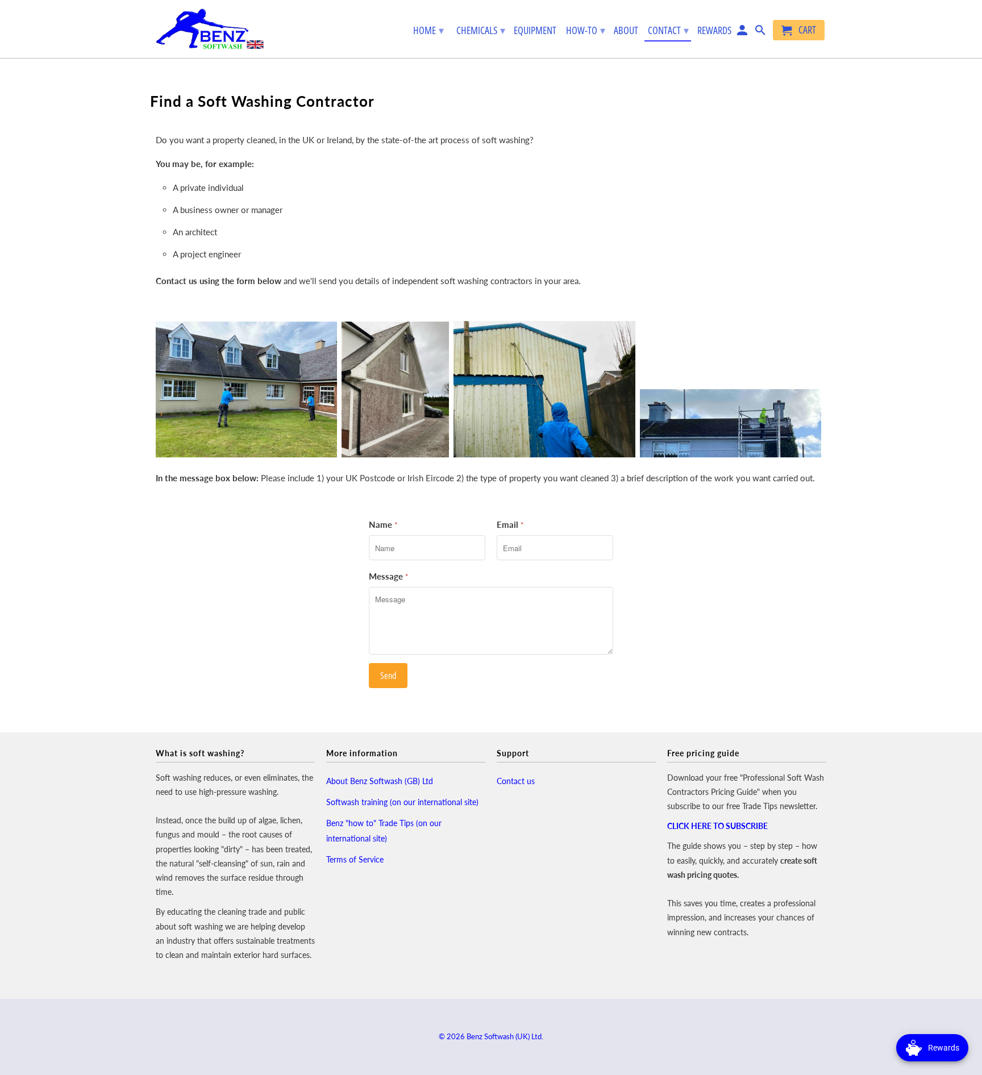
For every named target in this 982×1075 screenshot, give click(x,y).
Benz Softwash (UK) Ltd (504, 1036)
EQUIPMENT (535, 30)
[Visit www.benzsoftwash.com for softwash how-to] (761, 32)
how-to (585, 30)
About (626, 30)
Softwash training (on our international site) (402, 802)
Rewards (714, 30)
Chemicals (480, 30)
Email (510, 524)
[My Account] (743, 32)
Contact (668, 30)
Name (383, 524)
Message (389, 576)
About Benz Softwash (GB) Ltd (379, 781)
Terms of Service (355, 859)
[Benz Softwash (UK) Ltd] (210, 29)
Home (428, 30)
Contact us (516, 781)
